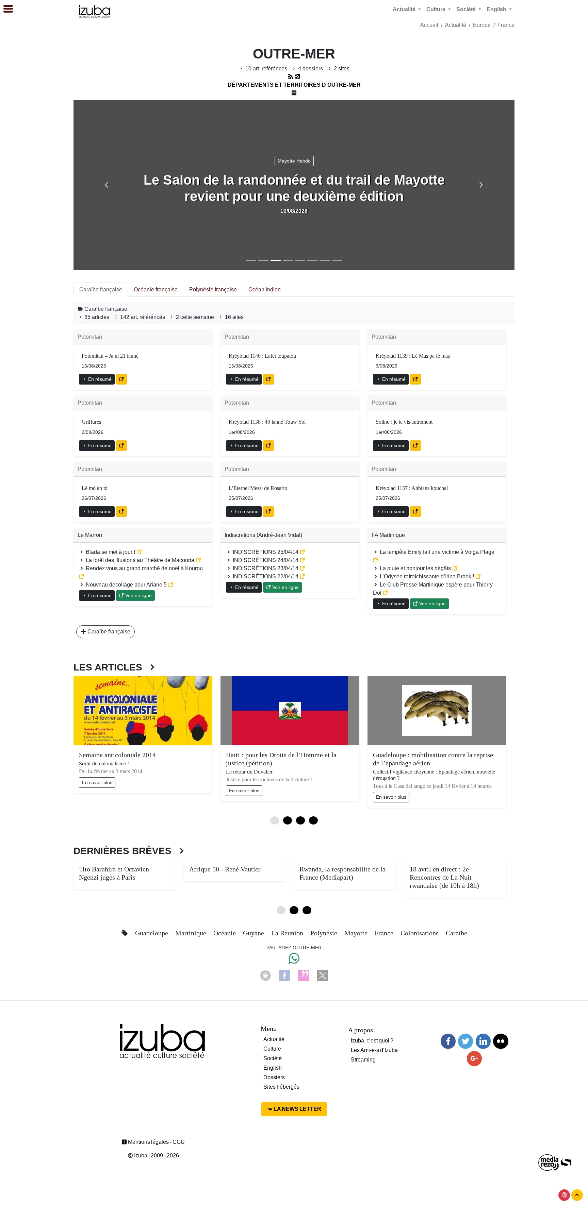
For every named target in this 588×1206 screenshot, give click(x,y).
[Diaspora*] (265, 975)
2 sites (340, 68)
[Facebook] (284, 975)
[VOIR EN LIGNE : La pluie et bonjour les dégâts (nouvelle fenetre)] (455, 568)
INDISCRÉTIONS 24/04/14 (265, 560)
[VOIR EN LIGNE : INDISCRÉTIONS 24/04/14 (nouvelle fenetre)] (302, 560)
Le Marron (90, 535)
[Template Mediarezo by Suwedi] (549, 1162)
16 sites (234, 317)
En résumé (99, 379)
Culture (272, 1049)
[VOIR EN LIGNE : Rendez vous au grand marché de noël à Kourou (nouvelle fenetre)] (81, 576)
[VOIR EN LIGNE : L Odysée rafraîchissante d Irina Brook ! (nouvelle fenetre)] (478, 576)
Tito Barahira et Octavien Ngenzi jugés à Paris (114, 873)
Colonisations (420, 933)
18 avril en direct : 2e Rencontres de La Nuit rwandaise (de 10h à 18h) (444, 877)
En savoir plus (97, 782)
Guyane (254, 933)
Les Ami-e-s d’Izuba (374, 1050)
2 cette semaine (195, 317)
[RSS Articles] (297, 77)
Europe (482, 25)
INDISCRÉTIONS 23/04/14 (265, 568)
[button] (107, 185)
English (272, 1068)
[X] (322, 975)
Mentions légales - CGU (156, 1142)
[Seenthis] (303, 975)
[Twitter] (465, 1041)
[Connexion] (564, 1195)
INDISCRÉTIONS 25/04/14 (265, 552)
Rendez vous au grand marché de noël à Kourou (143, 568)
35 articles (97, 317)
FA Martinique (388, 535)
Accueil (429, 25)
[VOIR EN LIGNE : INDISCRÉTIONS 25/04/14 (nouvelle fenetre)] (302, 552)
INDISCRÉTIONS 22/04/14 (265, 576)
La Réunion (288, 933)
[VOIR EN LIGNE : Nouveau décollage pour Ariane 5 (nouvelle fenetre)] (171, 585)
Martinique (191, 933)
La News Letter (297, 1109)
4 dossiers (310, 68)
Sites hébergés (281, 1087)
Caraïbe (456, 933)
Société (272, 1058)
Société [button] (466, 9)
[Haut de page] (577, 1195)
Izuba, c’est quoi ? (372, 1040)
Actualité (455, 25)
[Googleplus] (474, 1058)
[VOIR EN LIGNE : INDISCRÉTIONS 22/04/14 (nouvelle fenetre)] (302, 576)
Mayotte (356, 933)
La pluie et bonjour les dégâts (415, 568)
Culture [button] (436, 9)
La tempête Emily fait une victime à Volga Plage (436, 552)
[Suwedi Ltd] (566, 1162)
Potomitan (90, 337)
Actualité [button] (405, 9)
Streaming (363, 1060)
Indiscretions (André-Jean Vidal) (263, 535)
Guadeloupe (152, 933)
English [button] (497, 9)
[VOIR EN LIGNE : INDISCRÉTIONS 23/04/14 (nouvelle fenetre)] (302, 568)
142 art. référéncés (142, 317)
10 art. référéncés (266, 68)
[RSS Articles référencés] (290, 77)
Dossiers (274, 1077)
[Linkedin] (483, 1041)
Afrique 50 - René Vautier (225, 869)
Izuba (140, 1155)
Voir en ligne (138, 595)
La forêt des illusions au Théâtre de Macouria (140, 560)
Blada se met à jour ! (110, 552)
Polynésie (324, 933)
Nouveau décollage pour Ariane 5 (126, 585)
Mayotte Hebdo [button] (294, 161)
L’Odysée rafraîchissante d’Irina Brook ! (426, 576)
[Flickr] (500, 1041)
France (505, 25)
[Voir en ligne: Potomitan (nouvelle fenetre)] (121, 379)
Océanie (225, 933)
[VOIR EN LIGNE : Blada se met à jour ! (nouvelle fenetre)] (139, 552)
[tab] (101, 290)
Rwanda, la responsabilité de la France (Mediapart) (342, 873)
